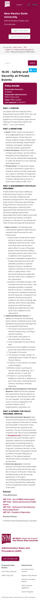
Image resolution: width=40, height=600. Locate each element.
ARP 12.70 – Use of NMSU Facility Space (19, 499)
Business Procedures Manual (28, 580)
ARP (25, 47)
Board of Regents (27, 592)
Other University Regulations (27, 587)
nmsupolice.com (14, 435)
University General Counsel (19, 37)
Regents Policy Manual (20, 31)
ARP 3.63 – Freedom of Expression (16, 512)
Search (32, 63)
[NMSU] (20, 539)
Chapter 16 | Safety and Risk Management (19, 50)
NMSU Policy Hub (7, 575)
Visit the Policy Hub (10, 559)
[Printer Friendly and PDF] (33, 70)
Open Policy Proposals (9, 571)
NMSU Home (17, 47)
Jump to (19, 5)
